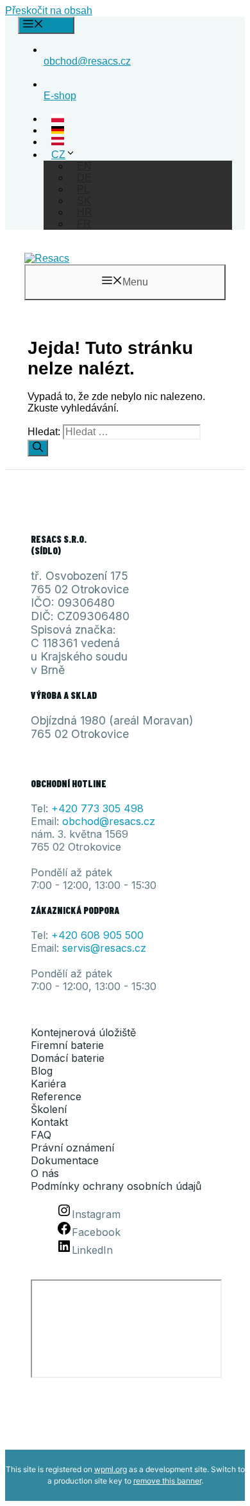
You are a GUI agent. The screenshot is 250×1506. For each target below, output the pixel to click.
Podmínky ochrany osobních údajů (116, 1186)
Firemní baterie (67, 1045)
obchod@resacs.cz (108, 821)
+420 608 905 (88, 935)
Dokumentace (65, 1160)
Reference (56, 1096)
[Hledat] (38, 448)
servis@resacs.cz (104, 947)
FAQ (41, 1134)
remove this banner (167, 1481)
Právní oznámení (72, 1147)
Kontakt (49, 1122)
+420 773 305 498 (97, 808)
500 (134, 935)
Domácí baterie (67, 1058)
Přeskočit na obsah (48, 10)
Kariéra (48, 1083)
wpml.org (110, 1469)
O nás (45, 1173)
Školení (49, 1109)
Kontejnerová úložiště (83, 1032)
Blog (42, 1070)
